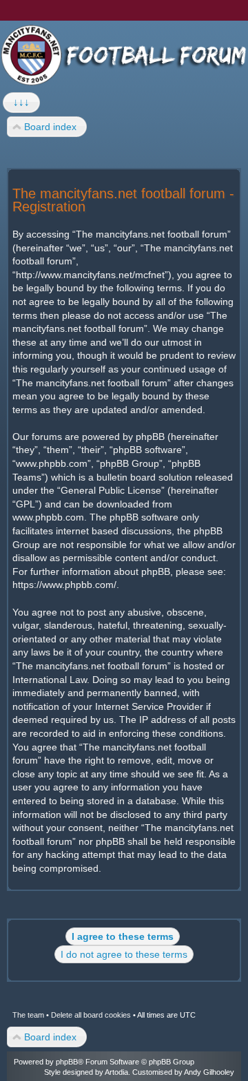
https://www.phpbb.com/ (64, 584)
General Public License (111, 490)
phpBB (67, 1062)
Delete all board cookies (91, 1015)
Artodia (116, 1072)
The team (28, 1015)
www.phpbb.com (48, 517)
